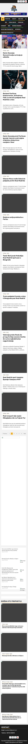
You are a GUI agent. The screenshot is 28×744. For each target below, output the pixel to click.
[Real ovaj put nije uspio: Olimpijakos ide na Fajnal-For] (14, 402)
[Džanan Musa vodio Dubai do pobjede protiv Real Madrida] (14, 164)
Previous (5, 433)
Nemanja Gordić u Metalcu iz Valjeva (10, 558)
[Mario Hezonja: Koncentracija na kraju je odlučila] (14, 39)
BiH (6, 22)
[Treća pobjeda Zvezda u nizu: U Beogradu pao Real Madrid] (14, 282)
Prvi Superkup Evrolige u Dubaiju (9, 586)
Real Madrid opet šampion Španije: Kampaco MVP (13, 378)
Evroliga (20, 22)
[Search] (26, 19)
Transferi (7, 653)
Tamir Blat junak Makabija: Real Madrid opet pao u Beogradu (13, 258)
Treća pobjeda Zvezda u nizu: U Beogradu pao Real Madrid (14, 297)
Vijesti (14, 19)
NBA (9, 25)
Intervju (17, 29)
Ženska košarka (16, 25)
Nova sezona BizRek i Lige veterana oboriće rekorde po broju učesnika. (12, 626)
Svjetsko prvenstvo (7, 29)
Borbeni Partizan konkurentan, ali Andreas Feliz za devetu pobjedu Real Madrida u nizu (14, 97)
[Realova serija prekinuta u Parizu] (14, 203)
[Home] (3, 19)
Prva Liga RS (12, 22)
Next (25, 433)
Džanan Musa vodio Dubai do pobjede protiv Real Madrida (14, 180)
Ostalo (4, 332)
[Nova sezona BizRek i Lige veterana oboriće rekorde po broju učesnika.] (22, 553)
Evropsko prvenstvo (7, 32)
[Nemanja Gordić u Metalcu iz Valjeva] (22, 562)
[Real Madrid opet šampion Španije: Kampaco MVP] (14, 363)
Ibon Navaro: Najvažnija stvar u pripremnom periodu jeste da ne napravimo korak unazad (9, 579)
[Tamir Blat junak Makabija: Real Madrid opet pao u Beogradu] (14, 241)
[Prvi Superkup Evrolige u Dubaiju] (22, 590)
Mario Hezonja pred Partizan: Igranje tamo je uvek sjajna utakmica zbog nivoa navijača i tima (14, 139)
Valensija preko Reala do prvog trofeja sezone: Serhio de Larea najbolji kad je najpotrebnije (14, 338)
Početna (7, 19)
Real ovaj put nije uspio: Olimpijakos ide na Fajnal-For (14, 417)
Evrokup (3, 25)
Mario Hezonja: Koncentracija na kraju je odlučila (12, 55)
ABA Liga (20, 19)
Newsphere (12, 742)
